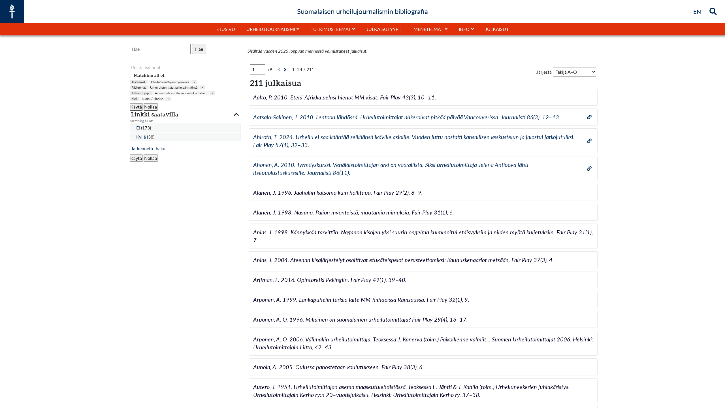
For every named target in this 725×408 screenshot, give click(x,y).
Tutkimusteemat (331, 29)
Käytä (136, 106)
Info (464, 29)
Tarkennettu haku (148, 148)
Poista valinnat (146, 67)
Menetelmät (428, 29)
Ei (138, 127)
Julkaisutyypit (384, 29)
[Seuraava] (285, 69)
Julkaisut (497, 29)
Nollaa (150, 106)
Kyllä (141, 136)
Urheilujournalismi (270, 29)
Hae (199, 49)
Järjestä (544, 72)
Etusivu (225, 29)
